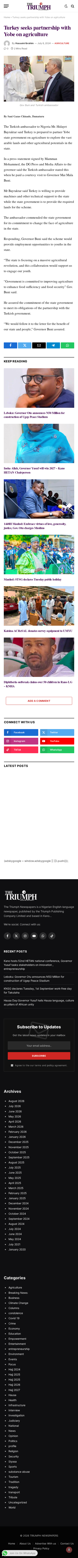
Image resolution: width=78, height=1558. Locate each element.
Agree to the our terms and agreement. (40, 1065)
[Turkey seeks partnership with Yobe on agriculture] (39, 79)
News (12, 1430)
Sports (13, 1466)
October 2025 (17, 1152)
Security (14, 1456)
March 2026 (16, 1126)
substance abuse (19, 1471)
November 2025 (19, 1147)
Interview (14, 1410)
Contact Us (67, 1543)
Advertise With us (45, 1543)
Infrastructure (17, 1405)
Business (14, 1297)
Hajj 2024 (14, 1369)
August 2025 (16, 1162)
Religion (13, 1451)
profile (12, 1446)
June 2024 (15, 1234)
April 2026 (15, 1121)
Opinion (13, 1435)
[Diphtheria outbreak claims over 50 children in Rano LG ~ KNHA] (39, 657)
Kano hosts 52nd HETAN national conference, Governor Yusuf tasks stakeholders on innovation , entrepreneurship (38, 964)
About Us (25, 1543)
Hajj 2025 (14, 1374)
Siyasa (13, 1461)
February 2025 (18, 1193)
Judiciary (14, 1420)
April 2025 (15, 1183)
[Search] (72, 6)
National (14, 1425)
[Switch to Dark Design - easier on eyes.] (66, 6)
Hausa (12, 1395)
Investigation (16, 1415)
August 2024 (16, 1223)
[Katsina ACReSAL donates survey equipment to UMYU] (39, 605)
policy (50, 1065)
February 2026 (18, 1131)
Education (15, 1333)
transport (14, 1492)
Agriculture (62, 43)
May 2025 (15, 1177)
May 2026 (15, 1116)
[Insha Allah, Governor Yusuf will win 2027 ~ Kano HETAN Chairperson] (39, 443)
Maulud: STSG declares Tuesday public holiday (32, 579)
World (12, 1507)
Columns (14, 1308)
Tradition (14, 1481)
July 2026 (15, 1106)
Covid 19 (14, 1318)
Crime (12, 1323)
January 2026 (17, 1136)
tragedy (13, 1487)
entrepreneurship (19, 1348)
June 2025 (15, 1172)
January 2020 (17, 1249)
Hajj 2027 (14, 1390)
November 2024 (19, 1208)
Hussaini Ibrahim (24, 43)
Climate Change (18, 1302)
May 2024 (15, 1239)
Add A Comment (39, 700)
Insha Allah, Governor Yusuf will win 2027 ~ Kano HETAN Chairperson (34, 470)
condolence (16, 1313)
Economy (14, 1328)
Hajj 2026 (14, 1384)
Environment (16, 1354)
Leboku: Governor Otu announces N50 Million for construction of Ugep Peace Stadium (34, 415)
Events (13, 1359)
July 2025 (15, 1167)
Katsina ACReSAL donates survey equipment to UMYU (38, 631)
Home (7, 17)
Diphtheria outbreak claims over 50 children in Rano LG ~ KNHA (38, 684)
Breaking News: (18, 1292)
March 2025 (16, 1188)
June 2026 (15, 1111)
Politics (13, 1441)
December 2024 (19, 1203)
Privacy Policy (41, 1548)
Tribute (13, 1497)
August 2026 (16, 1101)
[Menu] (6, 6)
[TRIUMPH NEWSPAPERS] (39, 6)
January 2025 (17, 1198)
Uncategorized (18, 1502)
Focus (12, 1364)
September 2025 (19, 1157)
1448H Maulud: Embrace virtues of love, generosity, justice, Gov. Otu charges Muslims (35, 526)
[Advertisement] (39, 820)
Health (12, 1400)
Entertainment (17, 1343)
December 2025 (19, 1141)
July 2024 (15, 1228)
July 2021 (14, 1244)
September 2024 (19, 1218)
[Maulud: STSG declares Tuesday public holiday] (39, 554)
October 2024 (17, 1213)
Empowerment (17, 1338)
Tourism (13, 1476)
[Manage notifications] (69, 1550)
